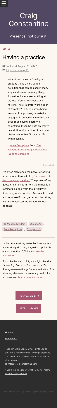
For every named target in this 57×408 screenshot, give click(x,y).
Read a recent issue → (30, 277)
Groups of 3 (34, 229)
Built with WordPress (13, 392)
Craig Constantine (28, 19)
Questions (35, 223)
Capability (32, 295)
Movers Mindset (15, 223)
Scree (6, 48)
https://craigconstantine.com (22, 363)
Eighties (35, 392)
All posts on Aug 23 (17, 70)
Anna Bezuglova (19, 145)
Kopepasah (48, 392)
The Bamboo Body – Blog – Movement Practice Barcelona (27, 149)
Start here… (11, 338)
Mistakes (32, 308)
